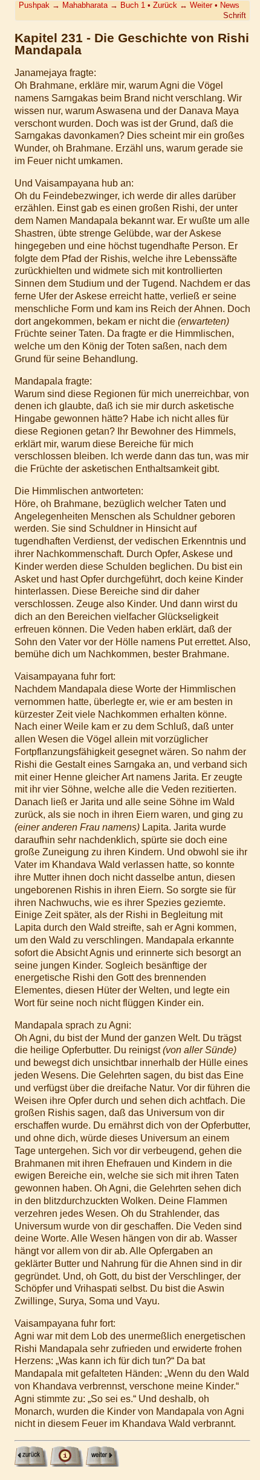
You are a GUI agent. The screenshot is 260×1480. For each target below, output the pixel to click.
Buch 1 (132, 5)
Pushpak (34, 5)
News (229, 5)
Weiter (201, 5)
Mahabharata (85, 5)
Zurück (165, 5)
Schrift (234, 15)
